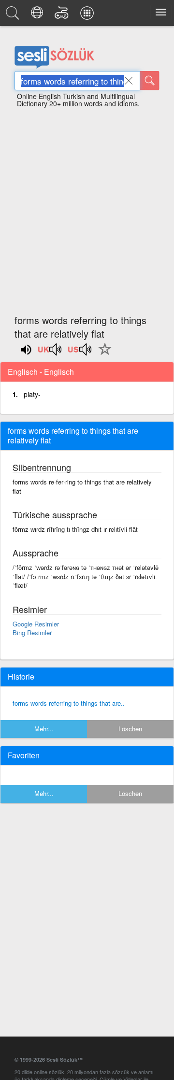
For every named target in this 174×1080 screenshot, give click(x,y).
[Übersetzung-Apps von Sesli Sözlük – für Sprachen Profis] (88, 15)
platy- (32, 394)
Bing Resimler (32, 632)
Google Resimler (36, 623)
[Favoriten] (102, 354)
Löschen (130, 728)
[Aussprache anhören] (50, 352)
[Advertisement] (87, 207)
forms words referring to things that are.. (69, 703)
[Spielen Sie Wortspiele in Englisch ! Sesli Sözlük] (63, 15)
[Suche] (150, 80)
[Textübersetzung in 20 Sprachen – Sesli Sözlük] (38, 15)
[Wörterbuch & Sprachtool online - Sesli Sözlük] (14, 15)
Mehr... (44, 728)
